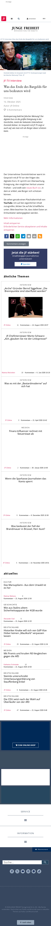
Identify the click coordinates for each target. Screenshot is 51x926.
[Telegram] (34, 871)
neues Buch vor (33, 187)
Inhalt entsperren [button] (12, 223)
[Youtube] (23, 871)
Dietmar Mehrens (10, 596)
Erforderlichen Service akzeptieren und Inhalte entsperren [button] (25, 228)
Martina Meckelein (8, 373)
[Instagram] (28, 871)
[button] (12, 18)
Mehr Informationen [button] (13, 218)
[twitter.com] (17, 871)
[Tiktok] (39, 871)
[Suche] (45, 862)
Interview (8, 98)
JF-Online (7, 325)
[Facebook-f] (12, 871)
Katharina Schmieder (11, 664)
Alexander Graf (9, 619)
